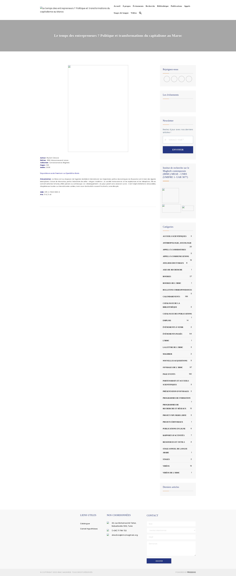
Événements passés (172, 334)
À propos (127, 6)
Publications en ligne (174, 429)
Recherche (150, 6)
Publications (176, 6)
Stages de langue (121, 13)
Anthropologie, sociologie (177, 243)
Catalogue (85, 523)
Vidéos (134, 13)
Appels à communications (176, 256)
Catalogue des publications (177, 314)
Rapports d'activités (174, 435)
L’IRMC (166, 341)
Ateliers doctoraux (173, 263)
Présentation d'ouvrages (176, 391)
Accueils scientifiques (175, 236)
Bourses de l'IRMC (172, 283)
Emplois (167, 320)
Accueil (117, 6)
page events (169, 374)
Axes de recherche (172, 270)
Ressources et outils (174, 442)
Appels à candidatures (174, 250)
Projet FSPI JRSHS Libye (175, 415)
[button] (140, 13)
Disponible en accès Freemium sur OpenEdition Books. (59, 173)
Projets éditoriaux (173, 422)
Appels (187, 6)
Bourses (167, 276)
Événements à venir (173, 327)
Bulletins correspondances (177, 290)
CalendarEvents (171, 297)
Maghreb (167, 354)
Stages (166, 459)
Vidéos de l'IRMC (171, 473)
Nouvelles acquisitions (175, 361)
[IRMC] (76, 9)
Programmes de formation (177, 398)
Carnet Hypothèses (89, 528)
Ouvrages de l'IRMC (173, 367)
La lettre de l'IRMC (173, 347)
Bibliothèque (163, 6)
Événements (138, 6)
